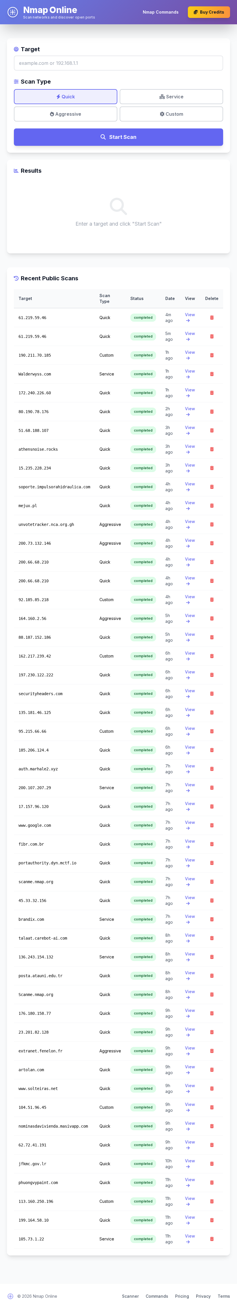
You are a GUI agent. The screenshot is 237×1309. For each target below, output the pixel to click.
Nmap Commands (161, 12)
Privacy (203, 1296)
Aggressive (67, 114)
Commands (157, 1296)
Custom (173, 114)
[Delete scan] (212, 318)
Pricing (182, 1296)
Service (174, 97)
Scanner (130, 1296)
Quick (67, 97)
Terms (224, 1296)
